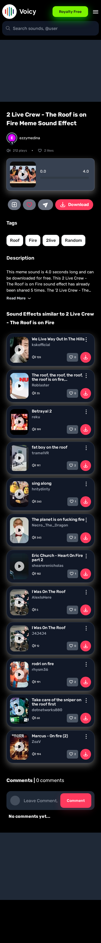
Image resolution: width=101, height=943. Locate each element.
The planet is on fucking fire (58, 519)
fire (33, 240)
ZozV (36, 742)
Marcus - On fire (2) (50, 736)
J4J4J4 (39, 633)
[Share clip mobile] (45, 204)
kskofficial (41, 345)
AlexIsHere (41, 597)
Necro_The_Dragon (50, 525)
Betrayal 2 (42, 411)
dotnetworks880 (47, 710)
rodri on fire (43, 664)
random (73, 240)
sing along (41, 483)
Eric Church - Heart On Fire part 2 (57, 557)
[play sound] (23, 174)
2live (51, 240)
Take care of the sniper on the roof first (56, 702)
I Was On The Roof (48, 591)
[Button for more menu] (86, 339)
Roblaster (40, 385)
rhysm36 (40, 670)
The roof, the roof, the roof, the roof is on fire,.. (57, 377)
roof (15, 240)
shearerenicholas (47, 566)
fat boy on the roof (49, 447)
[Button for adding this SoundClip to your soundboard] (14, 204)
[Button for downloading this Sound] (85, 357)
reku (36, 417)
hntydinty (41, 489)
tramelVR (40, 453)
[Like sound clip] (29, 204)
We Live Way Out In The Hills (58, 339)
